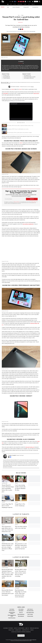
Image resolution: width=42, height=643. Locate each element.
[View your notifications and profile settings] (32, 2)
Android (12, 89)
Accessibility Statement (8, 628)
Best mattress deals (30, 612)
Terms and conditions (34, 628)
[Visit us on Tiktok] (25, 1)
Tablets (22, 15)
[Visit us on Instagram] (22, 1)
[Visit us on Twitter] (16, 1)
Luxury (25, 4)
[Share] (19, 29)
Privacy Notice (34, 201)
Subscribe (35, 1)
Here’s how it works (32, 31)
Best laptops (21, 610)
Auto (29, 4)
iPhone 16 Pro (11, 610)
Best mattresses (21, 616)
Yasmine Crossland (15, 86)
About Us (27, 628)
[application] (21, 111)
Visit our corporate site (33, 639)
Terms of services (16, 201)
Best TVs (21, 612)
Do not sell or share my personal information (21, 631)
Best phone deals (30, 610)
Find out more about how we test (5, 83)
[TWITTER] (9, 457)
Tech (11, 4)
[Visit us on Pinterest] (18, 1)
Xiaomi (20, 89)
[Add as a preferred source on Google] (21, 635)
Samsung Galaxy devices (12, 613)
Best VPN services (11, 617)
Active (14, 4)
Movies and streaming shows (12, 615)
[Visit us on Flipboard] (23, 1)
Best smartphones (21, 614)
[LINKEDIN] (11, 457)
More (33, 4)
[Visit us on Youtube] (20, 1)
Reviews (32, 86)
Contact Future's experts (19, 628)
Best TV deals (30, 614)
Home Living (19, 4)
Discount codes (30, 616)
